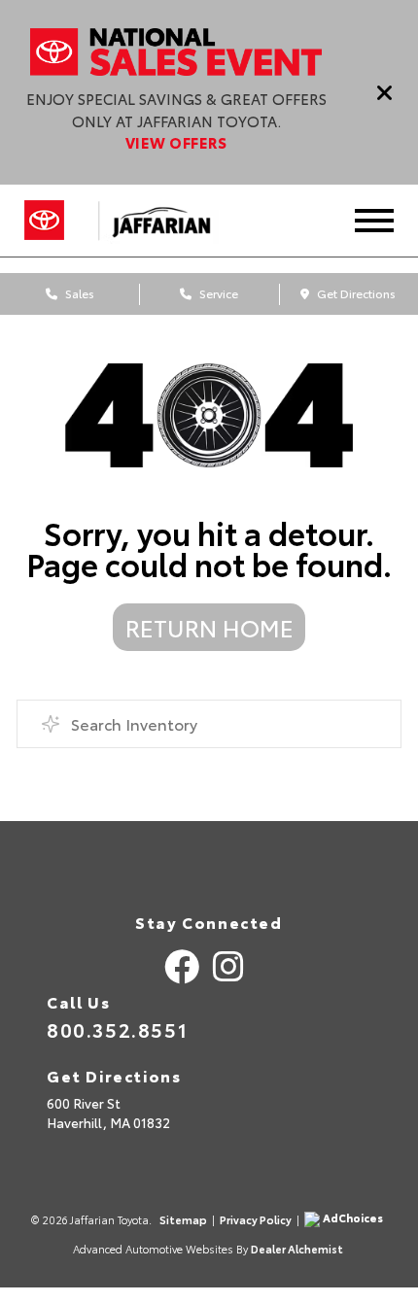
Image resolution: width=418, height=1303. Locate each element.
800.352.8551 (117, 1029)
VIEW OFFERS (175, 142)
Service (217, 293)
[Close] (385, 92)
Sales (78, 293)
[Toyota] (44, 220)
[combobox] (209, 724)
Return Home (209, 626)
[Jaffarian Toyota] (170, 220)
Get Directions (355, 293)
